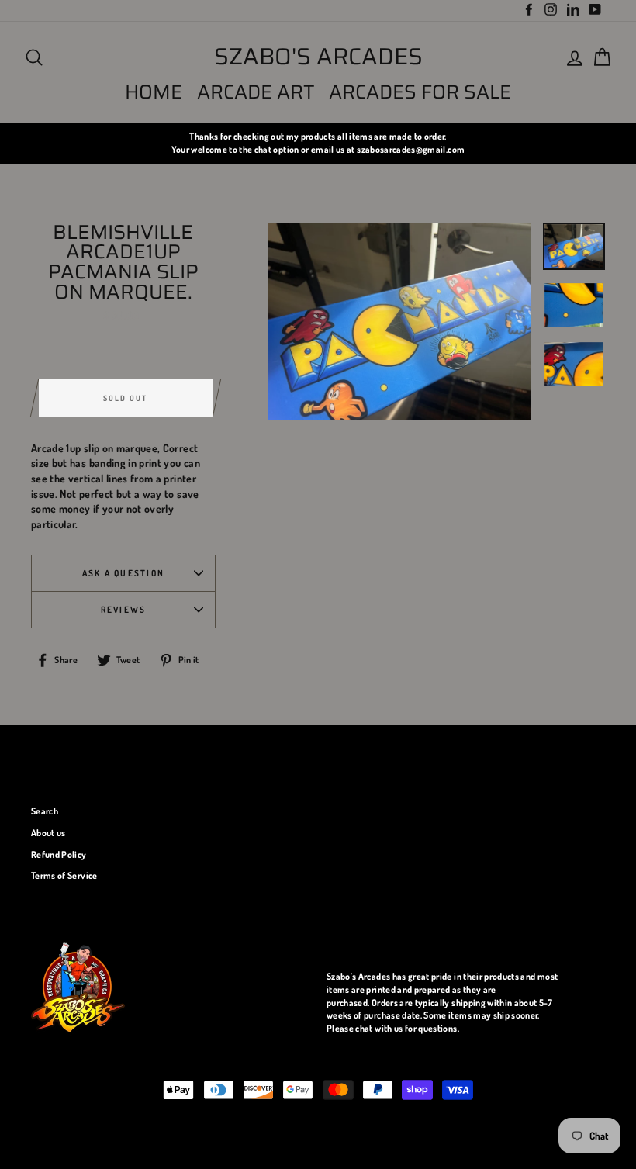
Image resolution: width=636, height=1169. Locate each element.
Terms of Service (64, 875)
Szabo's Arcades (318, 56)
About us (48, 833)
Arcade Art (256, 92)
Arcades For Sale (420, 92)
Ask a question (123, 573)
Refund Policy (59, 854)
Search (44, 811)
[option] (318, 143)
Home (153, 92)
